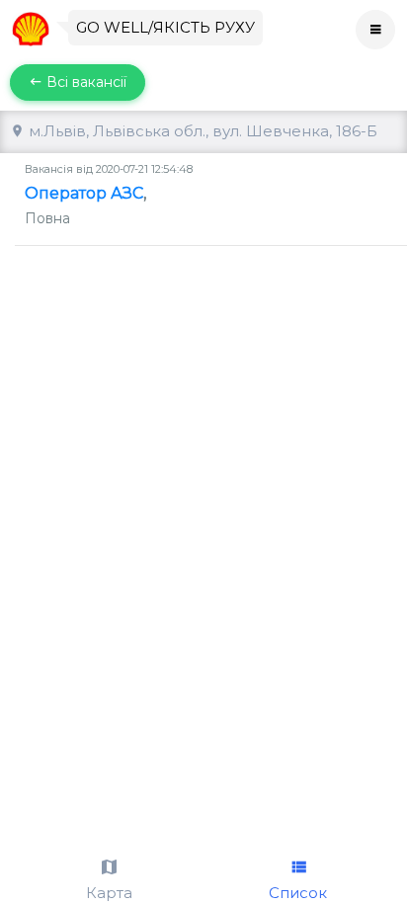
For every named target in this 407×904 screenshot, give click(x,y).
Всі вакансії (84, 82)
